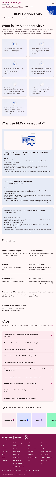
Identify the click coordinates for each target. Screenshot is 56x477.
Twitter (30, 470)
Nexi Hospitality (17, 463)
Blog (29, 460)
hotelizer (4, 451)
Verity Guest (16, 451)
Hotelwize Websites (18, 466)
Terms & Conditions (46, 457)
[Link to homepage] (15, 437)
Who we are (31, 446)
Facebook (6, 470)
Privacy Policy (45, 460)
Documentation (45, 446)
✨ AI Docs (44, 448)
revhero (4, 457)
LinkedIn (22, 470)
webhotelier (5, 446)
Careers (30, 451)
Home (3, 6)
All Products (9, 6)
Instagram (14, 470)
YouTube (37, 470)
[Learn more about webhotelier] (9, 420)
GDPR (42, 463)
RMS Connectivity (29, 6)
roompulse (16, 454)
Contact (30, 454)
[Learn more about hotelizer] (24, 420)
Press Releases (32, 457)
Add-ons (21, 6)
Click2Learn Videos (46, 451)
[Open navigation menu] (53, 3)
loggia (3, 454)
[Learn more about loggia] (39, 420)
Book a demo (32, 448)
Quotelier (15, 448)
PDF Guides (44, 454)
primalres (15, 6)
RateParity (16, 446)
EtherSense (16, 457)
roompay (4, 460)
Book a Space (17, 460)
